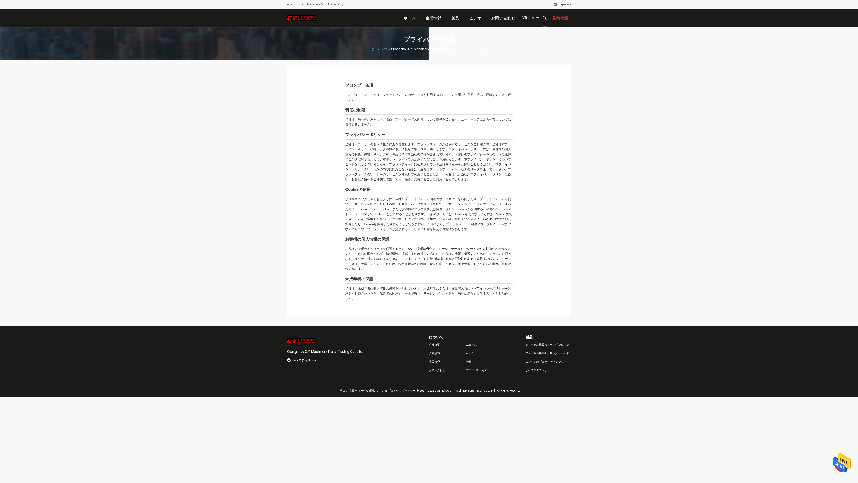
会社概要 (434, 344)
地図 (468, 361)
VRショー (530, 17)
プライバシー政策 (477, 370)
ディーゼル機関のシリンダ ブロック (547, 344)
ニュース (471, 344)
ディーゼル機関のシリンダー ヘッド (547, 353)
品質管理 (434, 361)
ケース (470, 353)
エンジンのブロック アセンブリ (545, 361)
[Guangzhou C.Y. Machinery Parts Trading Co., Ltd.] (301, 18)
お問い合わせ (437, 370)
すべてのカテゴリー (538, 370)
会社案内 (434, 353)
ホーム (376, 49)
